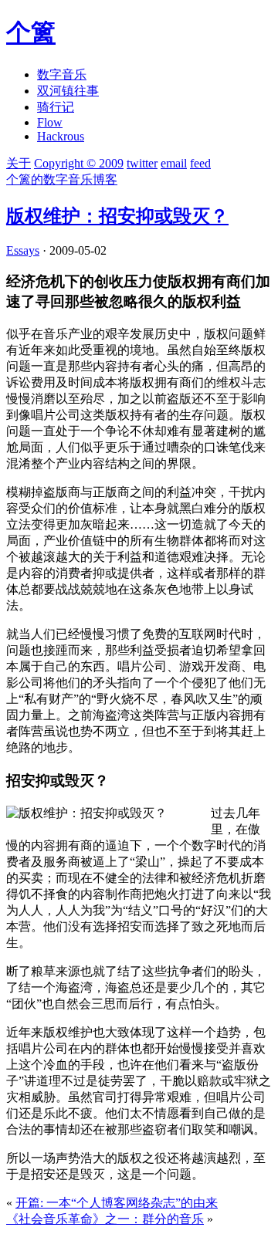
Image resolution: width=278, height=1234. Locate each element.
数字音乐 (61, 74)
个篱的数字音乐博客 (61, 179)
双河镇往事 (68, 90)
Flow (50, 122)
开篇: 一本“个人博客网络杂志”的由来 (116, 1202)
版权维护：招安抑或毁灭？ (117, 216)
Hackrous (60, 136)
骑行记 (55, 106)
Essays (22, 250)
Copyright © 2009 (79, 163)
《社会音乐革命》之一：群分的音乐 (105, 1219)
